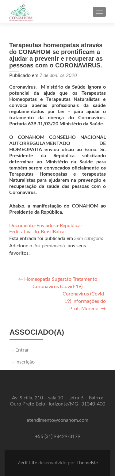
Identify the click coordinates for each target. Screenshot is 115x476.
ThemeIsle (87, 462)
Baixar (59, 231)
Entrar (22, 350)
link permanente (50, 245)
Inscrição (25, 362)
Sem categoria (88, 238)
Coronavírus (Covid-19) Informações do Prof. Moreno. (84, 301)
